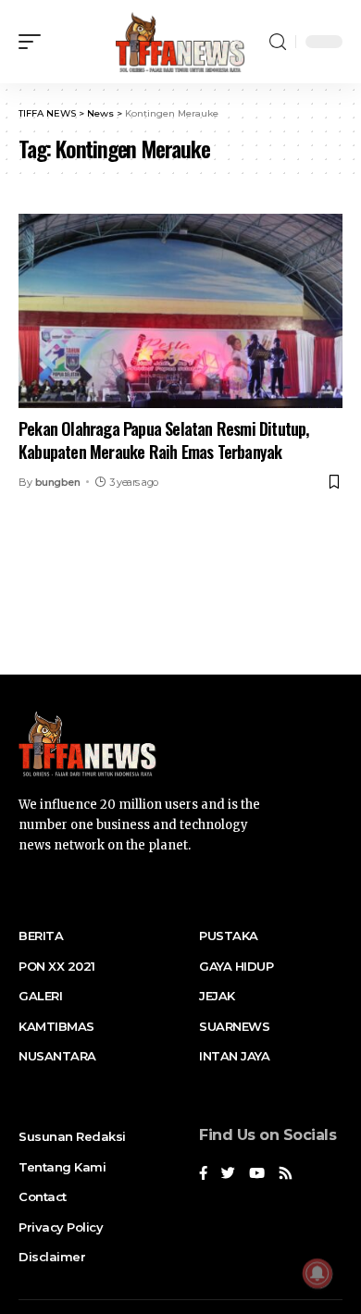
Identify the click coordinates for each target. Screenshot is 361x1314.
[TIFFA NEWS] (180, 41)
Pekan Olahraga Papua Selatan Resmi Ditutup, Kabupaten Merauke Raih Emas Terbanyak (164, 440)
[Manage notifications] (317, 1273)
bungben (58, 482)
